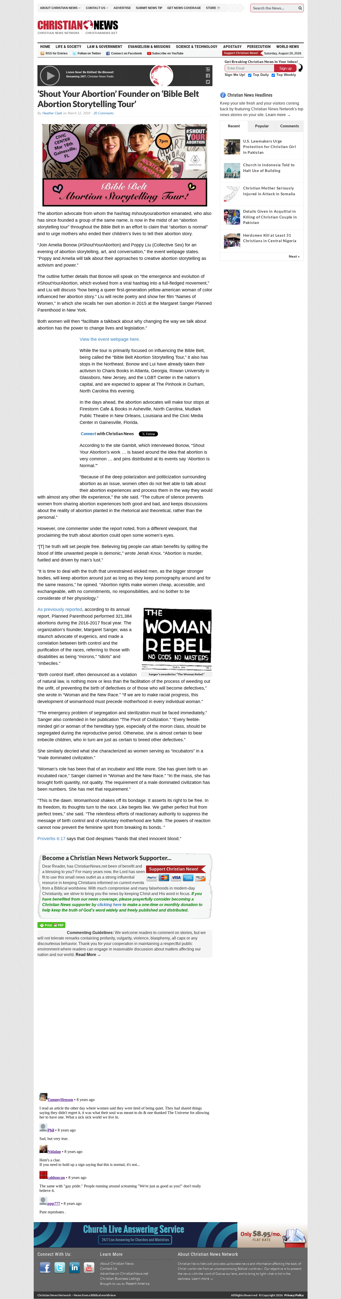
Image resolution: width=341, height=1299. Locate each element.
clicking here (109, 905)
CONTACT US (95, 8)
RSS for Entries (57, 53)
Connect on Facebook (126, 53)
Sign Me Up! (235, 75)
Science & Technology (196, 46)
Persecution (259, 46)
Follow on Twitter (89, 53)
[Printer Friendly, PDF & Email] (52, 926)
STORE (211, 8)
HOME (45, 46)
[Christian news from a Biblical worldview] (77, 27)
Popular (262, 126)
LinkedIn (74, 1268)
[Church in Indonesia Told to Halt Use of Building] (232, 170)
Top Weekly (286, 75)
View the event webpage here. (110, 339)
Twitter (59, 1268)
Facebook (45, 1268)
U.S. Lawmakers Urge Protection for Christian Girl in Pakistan (269, 147)
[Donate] (243, 53)
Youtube (89, 1268)
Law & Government (104, 46)
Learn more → (278, 115)
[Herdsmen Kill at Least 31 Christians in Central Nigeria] (232, 241)
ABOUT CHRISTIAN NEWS (59, 8)
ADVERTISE (122, 8)
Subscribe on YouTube (167, 53)
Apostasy (232, 46)
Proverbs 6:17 (51, 838)
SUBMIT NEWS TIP (149, 8)
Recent (234, 126)
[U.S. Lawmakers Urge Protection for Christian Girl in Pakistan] (232, 147)
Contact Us (108, 1268)
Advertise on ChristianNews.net (124, 1273)
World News (287, 46)
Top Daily (261, 75)
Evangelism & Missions (149, 46)
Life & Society (68, 46)
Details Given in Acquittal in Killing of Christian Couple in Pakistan (270, 217)
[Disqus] (124, 1025)
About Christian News (117, 1263)
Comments (289, 126)
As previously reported (59, 609)
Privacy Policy (294, 1295)
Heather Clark (52, 113)
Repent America (138, 1283)
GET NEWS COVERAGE (184, 8)
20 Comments (104, 113)
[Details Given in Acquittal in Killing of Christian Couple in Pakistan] (232, 217)
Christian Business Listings (120, 1278)
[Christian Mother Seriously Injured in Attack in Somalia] (232, 193)
